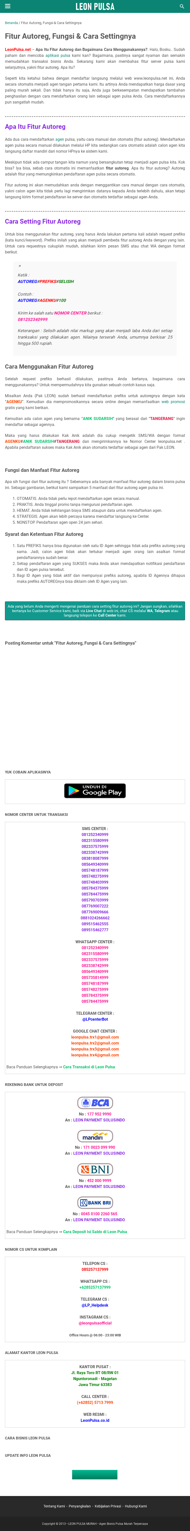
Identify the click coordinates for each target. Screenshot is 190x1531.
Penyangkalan (80, 1506)
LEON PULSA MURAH (82, 1524)
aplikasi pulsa (58, 55)
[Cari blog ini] (182, 6)
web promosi (173, 401)
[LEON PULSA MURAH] (95, 6)
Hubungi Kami (136, 1506)
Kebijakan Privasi (108, 1506)
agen (59, 139)
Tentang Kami (54, 1506)
